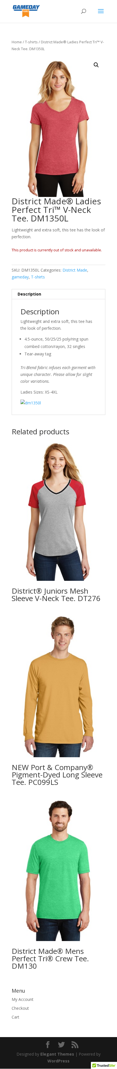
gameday (20, 277)
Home (17, 41)
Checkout (20, 1008)
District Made (74, 270)
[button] (96, 65)
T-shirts (31, 41)
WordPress (58, 1061)
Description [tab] (29, 294)
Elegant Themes (57, 1054)
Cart (15, 1017)
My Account (23, 999)
